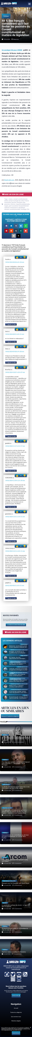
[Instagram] (13, 979)
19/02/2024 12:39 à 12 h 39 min (15, 480)
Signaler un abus (11, 324)
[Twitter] (13, 974)
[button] (29, 4)
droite (6, 201)
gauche (13, 202)
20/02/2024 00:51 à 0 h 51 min (14, 585)
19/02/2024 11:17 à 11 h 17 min (15, 446)
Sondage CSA (25, 209)
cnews (11, 199)
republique (21, 207)
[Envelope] (19, 979)
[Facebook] (7, 974)
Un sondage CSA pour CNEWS (12, 50)
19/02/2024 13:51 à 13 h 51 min (15, 516)
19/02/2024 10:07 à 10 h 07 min (15, 372)
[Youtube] (19, 974)
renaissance (14, 207)
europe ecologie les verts (16, 201)
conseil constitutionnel (20, 199)
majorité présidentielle (23, 204)
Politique (6, 16)
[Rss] (25, 974)
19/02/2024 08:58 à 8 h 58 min (14, 262)
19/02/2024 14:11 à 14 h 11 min (15, 551)
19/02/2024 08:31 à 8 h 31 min (14, 334)
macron (12, 204)
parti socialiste (13, 206)
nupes (6, 206)
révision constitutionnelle (12, 209)
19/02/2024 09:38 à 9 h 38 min (14, 351)
